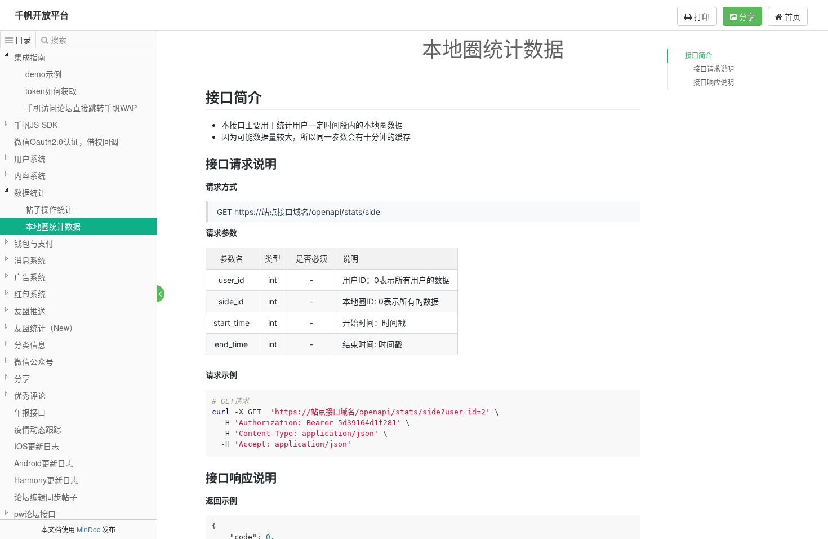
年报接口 (30, 412)
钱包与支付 (34, 243)
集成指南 (30, 57)
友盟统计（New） (45, 327)
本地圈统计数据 (53, 226)
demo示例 (43, 73)
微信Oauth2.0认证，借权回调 (66, 141)
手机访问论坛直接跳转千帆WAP (81, 107)
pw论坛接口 (35, 513)
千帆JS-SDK (35, 124)
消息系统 (30, 260)
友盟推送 (30, 310)
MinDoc (88, 529)
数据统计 (30, 192)
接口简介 (698, 55)
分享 (746, 16)
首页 (791, 16)
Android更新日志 (43, 463)
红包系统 (30, 293)
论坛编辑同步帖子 (45, 496)
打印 (701, 16)
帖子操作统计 (49, 209)
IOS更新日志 (36, 446)
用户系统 (30, 158)
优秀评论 (30, 395)
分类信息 (30, 344)
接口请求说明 (713, 69)
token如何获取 (51, 90)
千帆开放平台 (42, 14)
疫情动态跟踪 (37, 429)
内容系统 (30, 175)
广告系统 (30, 276)
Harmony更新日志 (46, 479)
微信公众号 (34, 361)
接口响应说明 (713, 82)
